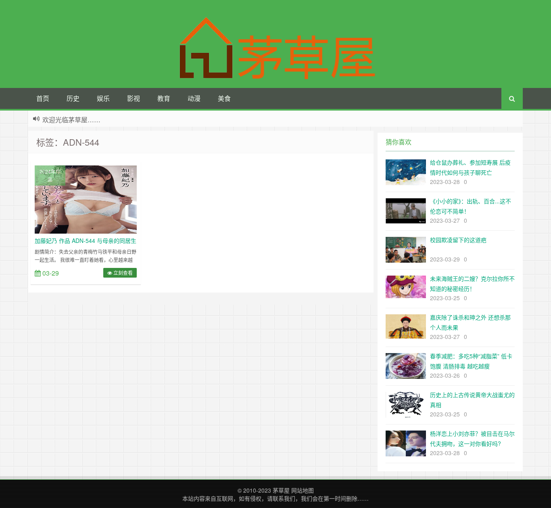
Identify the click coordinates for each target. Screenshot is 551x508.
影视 (133, 98)
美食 (224, 98)
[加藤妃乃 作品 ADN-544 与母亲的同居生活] (86, 198)
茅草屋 (281, 490)
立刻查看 (122, 272)
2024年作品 (50, 175)
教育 (163, 98)
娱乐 (103, 98)
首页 (42, 98)
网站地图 (302, 490)
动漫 (194, 98)
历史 (73, 98)
